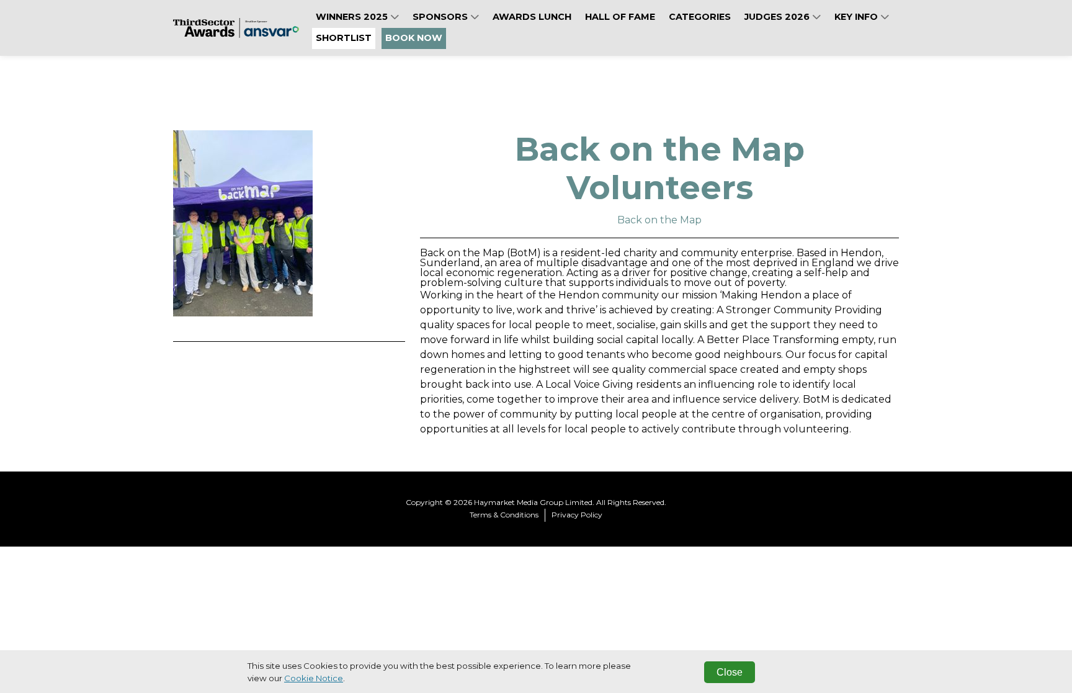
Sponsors (441, 16)
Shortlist (344, 37)
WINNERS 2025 (353, 16)
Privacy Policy (577, 514)
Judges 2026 (778, 16)
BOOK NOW (413, 37)
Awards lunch (532, 16)
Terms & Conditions (504, 514)
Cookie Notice (313, 678)
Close (730, 672)
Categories (700, 16)
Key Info (857, 16)
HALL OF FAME (620, 16)
